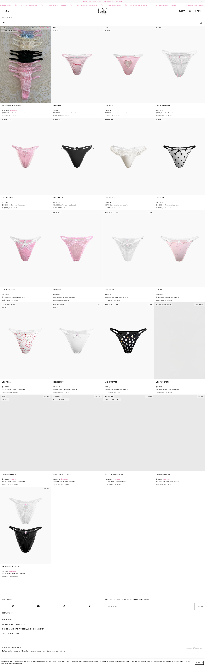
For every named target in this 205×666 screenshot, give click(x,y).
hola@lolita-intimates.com (13, 624)
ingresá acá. (41, 651)
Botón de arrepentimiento (56, 651)
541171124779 (7, 619)
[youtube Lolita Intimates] (38, 606)
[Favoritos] (190, 11)
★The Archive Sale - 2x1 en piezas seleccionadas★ (102, 2)
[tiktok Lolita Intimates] (64, 606)
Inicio (4, 17)
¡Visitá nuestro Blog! (11, 634)
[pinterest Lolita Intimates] (90, 606)
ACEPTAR (199, 662)
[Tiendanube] (194, 649)
